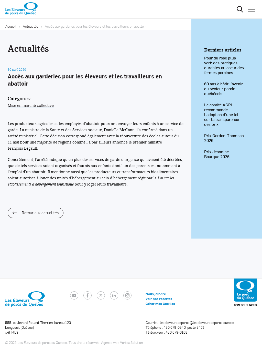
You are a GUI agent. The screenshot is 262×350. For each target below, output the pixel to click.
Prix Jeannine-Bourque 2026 (217, 154)
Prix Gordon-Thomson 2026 (224, 137)
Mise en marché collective (31, 105)
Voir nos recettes (159, 298)
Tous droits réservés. (84, 342)
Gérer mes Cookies (160, 303)
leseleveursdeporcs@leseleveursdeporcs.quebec (197, 322)
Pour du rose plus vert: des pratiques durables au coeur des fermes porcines (224, 65)
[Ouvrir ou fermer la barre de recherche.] (240, 9)
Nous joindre (156, 294)
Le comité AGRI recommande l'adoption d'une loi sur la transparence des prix (221, 114)
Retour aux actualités (40, 212)
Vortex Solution (131, 342)
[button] (251, 9)
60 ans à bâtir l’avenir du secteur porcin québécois (223, 88)
